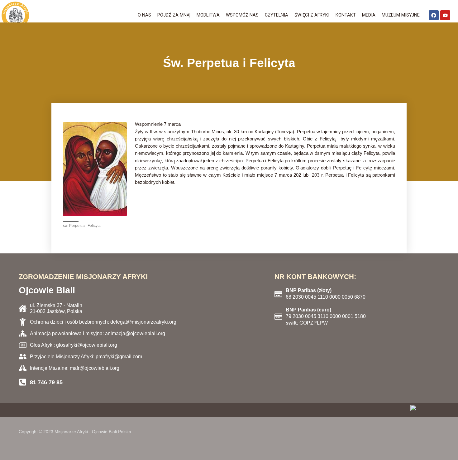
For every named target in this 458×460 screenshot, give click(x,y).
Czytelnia (276, 15)
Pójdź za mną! (173, 15)
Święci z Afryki (311, 15)
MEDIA (368, 15)
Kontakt (346, 15)
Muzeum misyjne (401, 15)
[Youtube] (445, 15)
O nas (144, 15)
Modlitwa (208, 15)
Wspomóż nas (242, 15)
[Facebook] (434, 15)
